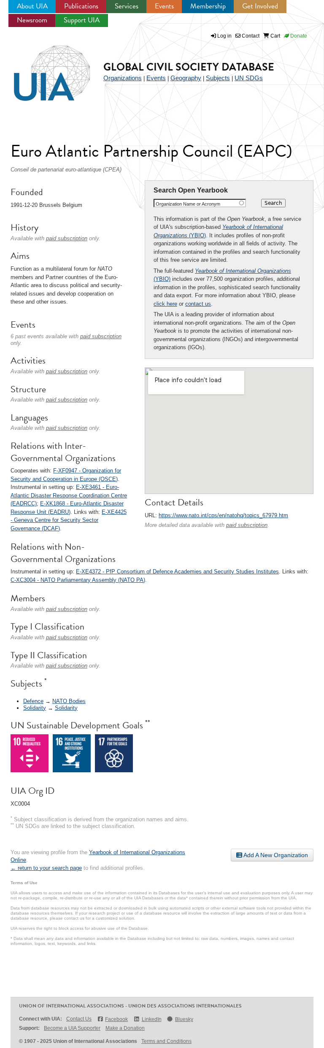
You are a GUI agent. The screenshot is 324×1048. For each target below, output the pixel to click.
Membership (208, 6)
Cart (274, 36)
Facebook (116, 1019)
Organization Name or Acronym (188, 203)
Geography (185, 77)
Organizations (122, 77)
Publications (81, 6)
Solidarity (34, 708)
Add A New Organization (275, 855)
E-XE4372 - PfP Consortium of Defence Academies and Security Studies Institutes (177, 571)
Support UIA (82, 20)
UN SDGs (249, 77)
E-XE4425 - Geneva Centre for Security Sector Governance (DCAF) (69, 520)
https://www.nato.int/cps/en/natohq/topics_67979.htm (223, 515)
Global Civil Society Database (188, 67)
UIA (42, 68)
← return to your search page (46, 868)
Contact (249, 36)
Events (164, 6)
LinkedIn (151, 1019)
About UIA (32, 6)
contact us (198, 304)
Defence (33, 701)
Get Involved (260, 6)
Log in (224, 36)
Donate (298, 36)
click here (165, 304)
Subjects (218, 77)
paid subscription (246, 525)
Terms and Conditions (166, 1041)
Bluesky (184, 1019)
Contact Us (79, 1019)
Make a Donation (125, 1028)
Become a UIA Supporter (72, 1028)
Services (126, 6)
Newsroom (32, 20)
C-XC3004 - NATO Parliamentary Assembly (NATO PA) (78, 580)
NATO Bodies (69, 701)
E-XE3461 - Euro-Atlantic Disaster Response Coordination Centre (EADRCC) (69, 495)
